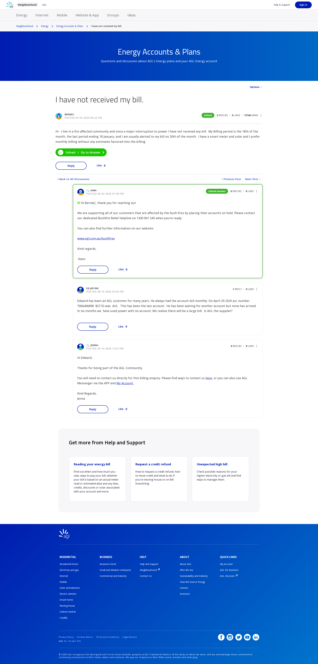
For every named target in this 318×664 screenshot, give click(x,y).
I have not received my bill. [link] (106, 26)
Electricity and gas (69, 570)
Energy (21, 15)
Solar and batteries (70, 587)
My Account (226, 564)
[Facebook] (221, 637)
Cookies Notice (85, 637)
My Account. (125, 383)
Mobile (62, 15)
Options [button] (254, 87)
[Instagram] (230, 637)
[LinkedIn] (256, 637)
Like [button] (99, 165)
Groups (113, 15)
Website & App (87, 15)
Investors (185, 593)
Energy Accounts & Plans (69, 26)
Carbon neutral (68, 611)
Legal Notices (129, 637)
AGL (44, 4)
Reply (71, 166)
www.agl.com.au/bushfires (96, 238)
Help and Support (149, 564)
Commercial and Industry (113, 575)
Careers (184, 587)
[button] (261, 115)
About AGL (185, 564)
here (209, 378)
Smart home (66, 599)
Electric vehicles (68, 593)
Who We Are (186, 570)
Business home (108, 564)
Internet (42, 15)
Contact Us (146, 575)
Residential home (69, 564)
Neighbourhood (27, 4)
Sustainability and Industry (194, 575)
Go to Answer (90, 152)
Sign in (303, 4)
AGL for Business (229, 570)
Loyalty (63, 617)
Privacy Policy (66, 637)
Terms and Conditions (107, 637)
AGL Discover (227, 576)
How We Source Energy (192, 581)
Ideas (131, 15)
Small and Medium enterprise (115, 570)
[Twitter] (238, 637)
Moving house (67, 605)
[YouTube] (247, 637)
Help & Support (282, 4)
